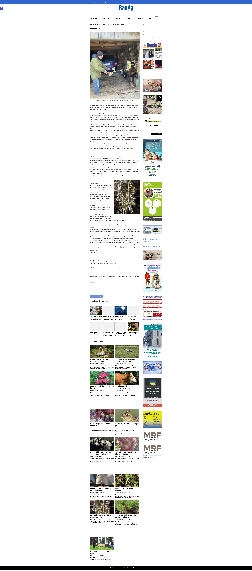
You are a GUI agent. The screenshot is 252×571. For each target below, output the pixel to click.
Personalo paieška (151, 246)
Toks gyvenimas (108, 14)
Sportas (118, 18)
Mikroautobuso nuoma (150, 240)
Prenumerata (142, 2)
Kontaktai (160, 2)
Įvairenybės (129, 18)
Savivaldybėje (93, 18)
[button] (1, 8)
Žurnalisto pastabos (145, 14)
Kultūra (123, 14)
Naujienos (92, 14)
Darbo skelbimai (146, 75)
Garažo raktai (106, 18)
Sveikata (136, 14)
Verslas (117, 14)
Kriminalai (140, 18)
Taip (146, 31)
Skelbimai (154, 2)
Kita (150, 18)
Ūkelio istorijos (93, 28)
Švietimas (129, 14)
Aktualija (99, 14)
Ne (145, 34)
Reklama (149, 2)
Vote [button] (153, 37)
